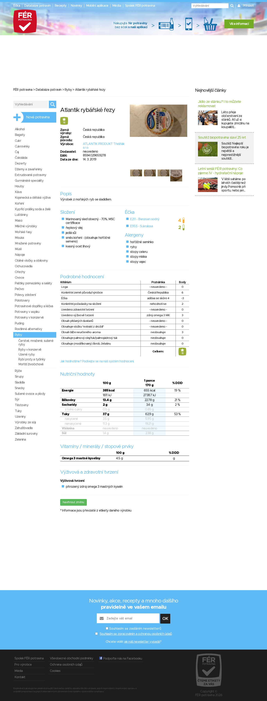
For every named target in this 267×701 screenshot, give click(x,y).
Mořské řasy (23, 232)
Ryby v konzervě (29, 349)
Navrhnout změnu (73, 502)
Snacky (19, 388)
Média (116, 5)
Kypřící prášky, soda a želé (32, 209)
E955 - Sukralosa (141, 226)
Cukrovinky (22, 146)
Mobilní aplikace (97, 5)
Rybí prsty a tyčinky (31, 359)
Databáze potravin (37, 5)
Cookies (55, 670)
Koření (19, 203)
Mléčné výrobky (26, 226)
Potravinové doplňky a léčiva (34, 306)
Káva (18, 192)
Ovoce (19, 277)
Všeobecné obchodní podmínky (71, 658)
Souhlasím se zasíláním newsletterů (135, 628)
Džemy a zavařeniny (28, 169)
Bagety (20, 134)
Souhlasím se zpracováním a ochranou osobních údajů (136, 633)
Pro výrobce (23, 664)
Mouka (19, 237)
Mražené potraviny (28, 243)
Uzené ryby (26, 354)
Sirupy (19, 376)
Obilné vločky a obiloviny (31, 260)
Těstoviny (21, 405)
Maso (18, 220)
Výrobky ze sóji (25, 422)
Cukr (18, 140)
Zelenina (20, 439)
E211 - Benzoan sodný (144, 219)
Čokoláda (21, 157)
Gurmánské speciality (29, 180)
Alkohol (19, 129)
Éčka (16, 5)
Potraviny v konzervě (29, 317)
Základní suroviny (26, 433)
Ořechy (20, 272)
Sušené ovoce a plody (30, 393)
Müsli (18, 249)
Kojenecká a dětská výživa (32, 197)
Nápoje (20, 254)
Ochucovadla (23, 266)
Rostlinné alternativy (28, 329)
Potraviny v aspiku (27, 311)
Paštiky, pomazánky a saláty (33, 283)
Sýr (17, 399)
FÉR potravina (22, 89)
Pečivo (19, 289)
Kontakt (19, 677)
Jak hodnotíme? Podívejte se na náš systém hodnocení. (97, 361)
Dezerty (20, 163)
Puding (19, 323)
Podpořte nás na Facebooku (122, 658)
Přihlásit (248, 5)
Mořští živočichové (31, 364)
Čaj (17, 152)
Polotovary (22, 300)
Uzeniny (20, 416)
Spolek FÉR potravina (140, 5)
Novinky (76, 5)
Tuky (18, 411)
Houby (19, 186)
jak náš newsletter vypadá (142, 641)
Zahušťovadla (23, 428)
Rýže (18, 370)
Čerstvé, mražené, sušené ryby (35, 342)
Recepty (60, 5)
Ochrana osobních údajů (66, 664)
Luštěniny (21, 214)
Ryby (68, 89)
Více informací (239, 23)
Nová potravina (38, 117)
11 (64, 122)
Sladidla (20, 382)
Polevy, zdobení (25, 294)
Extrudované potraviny (30, 175)
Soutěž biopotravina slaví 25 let (222, 137)
